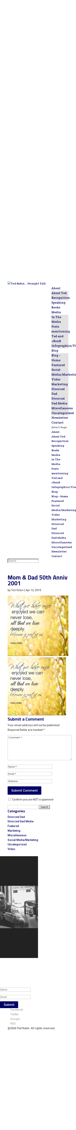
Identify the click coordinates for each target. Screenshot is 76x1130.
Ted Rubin (17, 590)
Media (56, 312)
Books (55, 307)
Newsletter (59, 418)
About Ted (59, 293)
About (55, 288)
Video (55, 379)
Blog (54, 350)
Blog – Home (59, 496)
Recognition (60, 298)
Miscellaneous (62, 408)
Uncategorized (62, 413)
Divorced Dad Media (21, 821)
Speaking (58, 302)
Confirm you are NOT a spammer (32, 799)
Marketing (59, 384)
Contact (57, 422)
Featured (58, 365)
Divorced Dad (16, 816)
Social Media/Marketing (23, 840)
